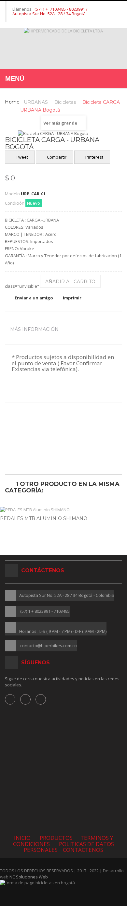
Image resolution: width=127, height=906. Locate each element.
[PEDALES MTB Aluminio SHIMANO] (63, 510)
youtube (40, 699)
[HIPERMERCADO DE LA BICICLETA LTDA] (64, 48)
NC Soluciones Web (28, 877)
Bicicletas (65, 102)
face (10, 699)
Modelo (12, 194)
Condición (14, 203)
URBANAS (36, 102)
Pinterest (93, 157)
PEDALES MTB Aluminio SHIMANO (43, 518)
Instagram (25, 699)
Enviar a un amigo (34, 298)
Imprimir (72, 298)
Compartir (56, 157)
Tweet (21, 157)
